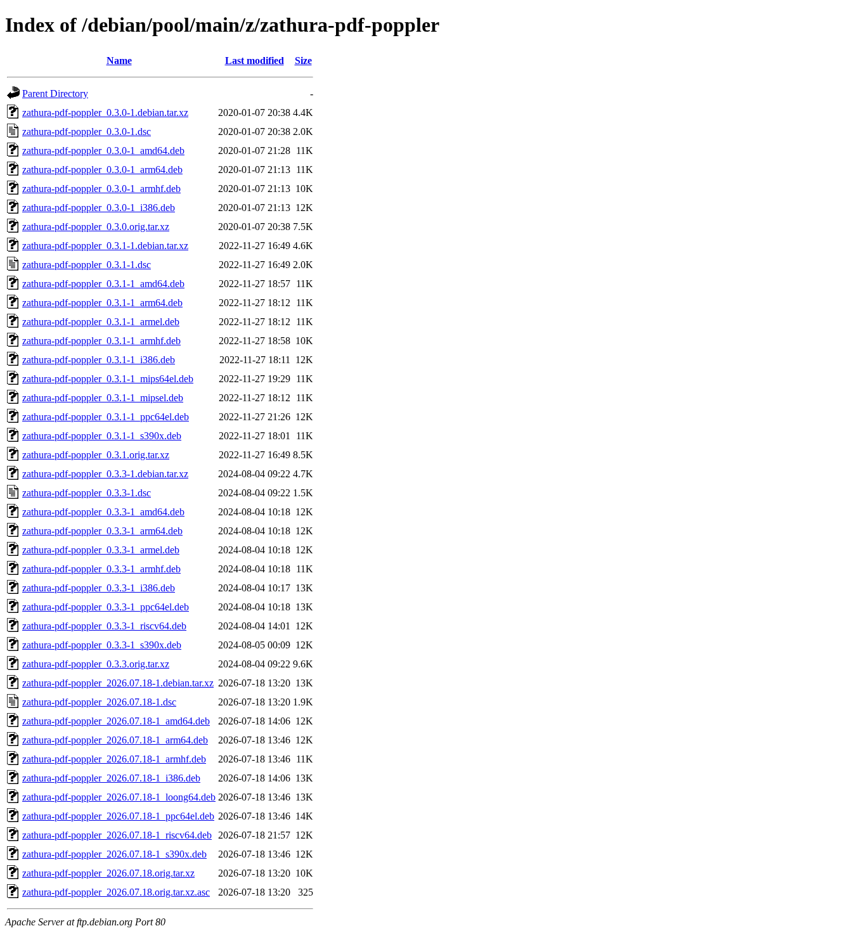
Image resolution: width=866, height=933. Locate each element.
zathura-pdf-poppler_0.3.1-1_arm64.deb (102, 302)
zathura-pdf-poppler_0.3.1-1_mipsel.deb (102, 397)
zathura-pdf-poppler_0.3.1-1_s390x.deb (101, 435)
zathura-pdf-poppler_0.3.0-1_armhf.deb (101, 188)
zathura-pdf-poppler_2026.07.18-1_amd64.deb (116, 721)
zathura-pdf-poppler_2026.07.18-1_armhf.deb (114, 759)
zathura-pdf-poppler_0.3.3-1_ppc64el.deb (105, 607)
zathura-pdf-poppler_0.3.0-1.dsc (86, 131)
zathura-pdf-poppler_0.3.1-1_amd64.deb (103, 283)
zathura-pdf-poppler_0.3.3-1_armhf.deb (101, 568)
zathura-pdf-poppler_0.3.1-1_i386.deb (98, 359)
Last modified (254, 60)
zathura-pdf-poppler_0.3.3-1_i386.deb (98, 587)
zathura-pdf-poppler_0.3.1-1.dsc (86, 264)
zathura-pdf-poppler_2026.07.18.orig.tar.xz (108, 873)
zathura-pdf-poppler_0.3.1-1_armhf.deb (101, 340)
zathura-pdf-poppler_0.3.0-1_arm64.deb (102, 169)
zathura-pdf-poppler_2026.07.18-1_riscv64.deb (117, 835)
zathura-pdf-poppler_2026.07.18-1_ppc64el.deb (118, 816)
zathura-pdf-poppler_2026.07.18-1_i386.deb (111, 778)
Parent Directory (55, 93)
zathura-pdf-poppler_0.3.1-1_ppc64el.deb (105, 416)
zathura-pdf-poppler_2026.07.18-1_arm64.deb (115, 740)
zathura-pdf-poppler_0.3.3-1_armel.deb (100, 549)
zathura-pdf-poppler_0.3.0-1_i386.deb (98, 207)
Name (119, 60)
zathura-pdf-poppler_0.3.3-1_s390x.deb (101, 645)
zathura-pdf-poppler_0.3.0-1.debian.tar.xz (105, 112)
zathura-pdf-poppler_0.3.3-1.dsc (86, 492)
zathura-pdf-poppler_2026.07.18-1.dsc (99, 702)
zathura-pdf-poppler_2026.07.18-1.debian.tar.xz (118, 683)
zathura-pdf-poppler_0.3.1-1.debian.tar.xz (105, 245)
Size (303, 60)
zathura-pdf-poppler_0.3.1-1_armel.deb (100, 321)
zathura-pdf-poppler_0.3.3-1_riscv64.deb (104, 626)
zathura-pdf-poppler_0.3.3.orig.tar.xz (95, 664)
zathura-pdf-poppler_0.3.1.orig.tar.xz (95, 454)
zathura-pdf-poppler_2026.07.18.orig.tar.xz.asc (116, 892)
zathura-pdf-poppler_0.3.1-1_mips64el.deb (107, 378)
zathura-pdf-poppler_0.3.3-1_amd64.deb (103, 511)
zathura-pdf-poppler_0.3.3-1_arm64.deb (102, 530)
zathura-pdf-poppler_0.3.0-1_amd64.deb (103, 150)
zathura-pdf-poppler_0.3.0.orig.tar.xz (95, 226)
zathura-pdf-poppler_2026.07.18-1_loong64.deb (119, 797)
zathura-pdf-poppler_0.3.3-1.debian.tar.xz (105, 473)
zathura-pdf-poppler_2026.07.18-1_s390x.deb (114, 854)
